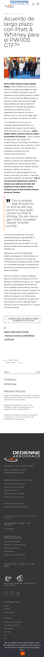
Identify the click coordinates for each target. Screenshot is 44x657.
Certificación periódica (12, 541)
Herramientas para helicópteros (15, 507)
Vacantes (7, 632)
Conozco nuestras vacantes (15, 470)
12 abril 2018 (10, 14)
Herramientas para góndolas (14, 493)
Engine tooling (22, 332)
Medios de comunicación (13, 622)
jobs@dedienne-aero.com (14, 473)
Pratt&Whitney (28, 335)
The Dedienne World (11, 625)
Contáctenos (9, 529)
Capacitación (9, 551)
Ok (23, 653)
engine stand (9, 332)
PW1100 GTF (9, 339)
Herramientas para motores (14, 487)
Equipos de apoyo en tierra (14, 497)
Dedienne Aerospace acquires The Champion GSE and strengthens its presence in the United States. (18, 407)
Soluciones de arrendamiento (14, 555)
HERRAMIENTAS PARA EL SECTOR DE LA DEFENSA (20, 517)
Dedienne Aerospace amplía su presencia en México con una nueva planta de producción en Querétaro (21, 417)
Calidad (7, 609)
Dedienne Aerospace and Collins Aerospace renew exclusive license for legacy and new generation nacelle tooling (22, 397)
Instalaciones (9, 612)
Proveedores (8, 628)
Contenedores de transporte (14, 503)
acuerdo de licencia (13, 335)
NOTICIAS (21, 14)
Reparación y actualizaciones (14, 545)
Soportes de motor (11, 490)
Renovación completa (12, 548)
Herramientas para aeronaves (15, 484)
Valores (6, 605)
